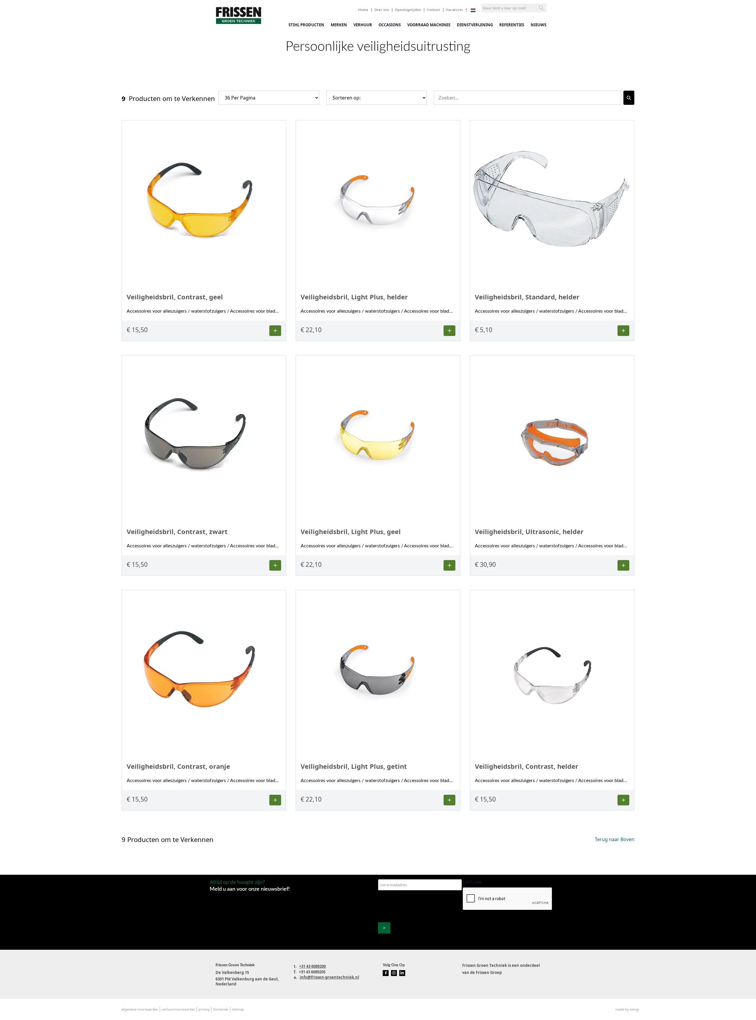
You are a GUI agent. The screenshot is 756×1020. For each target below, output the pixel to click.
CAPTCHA (472, 882)
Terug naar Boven (614, 839)
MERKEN (339, 24)
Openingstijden (408, 9)
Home (363, 9)
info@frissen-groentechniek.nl (329, 977)
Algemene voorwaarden (139, 1009)
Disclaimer (221, 1009)
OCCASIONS (390, 24)
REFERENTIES (511, 24)
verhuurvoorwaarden (178, 1009)
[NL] (473, 10)
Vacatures (454, 9)
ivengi (634, 1009)
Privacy (204, 1009)
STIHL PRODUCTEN (306, 24)
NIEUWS (538, 24)
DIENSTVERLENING (475, 24)
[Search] (628, 98)
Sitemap (238, 1009)
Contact (433, 9)
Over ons (381, 9)
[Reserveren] (275, 330)
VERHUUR (362, 24)
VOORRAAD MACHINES (428, 24)
